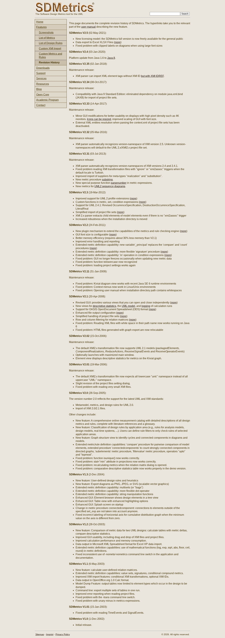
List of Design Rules (50, 43)
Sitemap (39, 634)
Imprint (49, 634)
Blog (39, 89)
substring (107, 179)
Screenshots (46, 32)
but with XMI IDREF (152, 76)
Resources (42, 83)
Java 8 (111, 57)
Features (41, 27)
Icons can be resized (99, 119)
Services (41, 78)
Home (39, 21)
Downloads (43, 68)
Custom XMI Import (50, 48)
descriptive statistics (104, 306)
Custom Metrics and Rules (50, 55)
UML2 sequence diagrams (109, 186)
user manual (88, 26)
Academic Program (47, 99)
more (118, 42)
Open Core (42, 94)
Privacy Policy (63, 634)
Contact (40, 105)
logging (145, 306)
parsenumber (118, 182)
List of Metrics (47, 37)
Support (40, 73)
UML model (128, 306)
